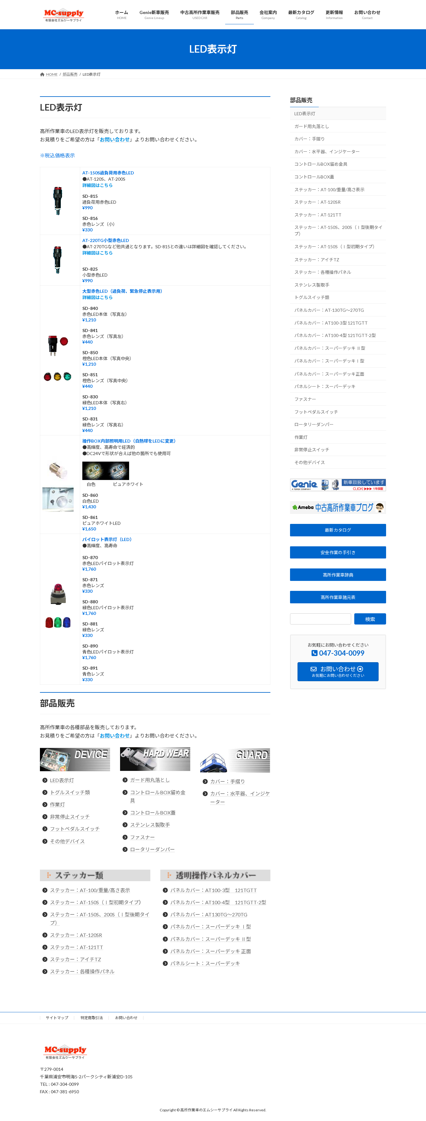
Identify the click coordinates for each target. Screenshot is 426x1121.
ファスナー (142, 837)
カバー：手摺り (227, 781)
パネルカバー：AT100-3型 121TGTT (213, 890)
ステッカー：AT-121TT (76, 947)
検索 (370, 619)
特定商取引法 (91, 1017)
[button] (338, 530)
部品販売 (301, 100)
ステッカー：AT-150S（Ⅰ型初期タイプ (94, 902)
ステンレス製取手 (150, 825)
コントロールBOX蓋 (153, 812)
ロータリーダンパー (152, 849)
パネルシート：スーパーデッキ (205, 963)
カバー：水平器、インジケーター (327, 151)
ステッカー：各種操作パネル (82, 971)
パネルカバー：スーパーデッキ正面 (329, 373)
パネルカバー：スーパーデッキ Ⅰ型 (210, 926)
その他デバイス (67, 841)
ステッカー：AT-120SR (76, 935)
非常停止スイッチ (70, 816)
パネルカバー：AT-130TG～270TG (329, 310)
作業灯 (57, 804)
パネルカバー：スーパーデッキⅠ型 (329, 360)
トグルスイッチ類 (70, 792)
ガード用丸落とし (150, 780)
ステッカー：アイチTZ (75, 959)
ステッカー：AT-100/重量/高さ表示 (90, 890)
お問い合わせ (126, 1017)
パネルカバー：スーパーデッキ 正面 (210, 951)
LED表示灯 (62, 780)
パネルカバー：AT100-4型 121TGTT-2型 (218, 902)
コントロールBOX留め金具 (320, 164)
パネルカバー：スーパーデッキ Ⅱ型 (210, 939)
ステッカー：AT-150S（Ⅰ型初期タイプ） (335, 246)
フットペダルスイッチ (75, 829)
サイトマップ (57, 1017)
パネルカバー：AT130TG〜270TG (208, 914)
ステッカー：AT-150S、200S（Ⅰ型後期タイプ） (338, 230)
